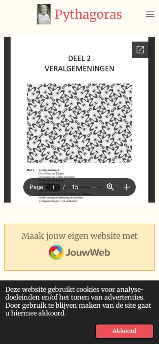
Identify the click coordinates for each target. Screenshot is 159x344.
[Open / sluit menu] (150, 14)
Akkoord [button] (125, 331)
